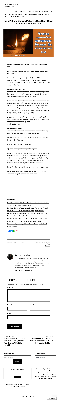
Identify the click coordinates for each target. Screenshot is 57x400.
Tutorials (47, 245)
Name (9, 305)
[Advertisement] (28, 187)
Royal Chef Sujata (10, 4)
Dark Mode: (51, 398)
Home (17, 11)
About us (31, 11)
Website (9, 313)
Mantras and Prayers (15, 14)
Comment (10, 287)
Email (32, 305)
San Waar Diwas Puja (43, 244)
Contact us (39, 11)
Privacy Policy (49, 11)
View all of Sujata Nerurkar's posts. (24, 270)
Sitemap (23, 11)
